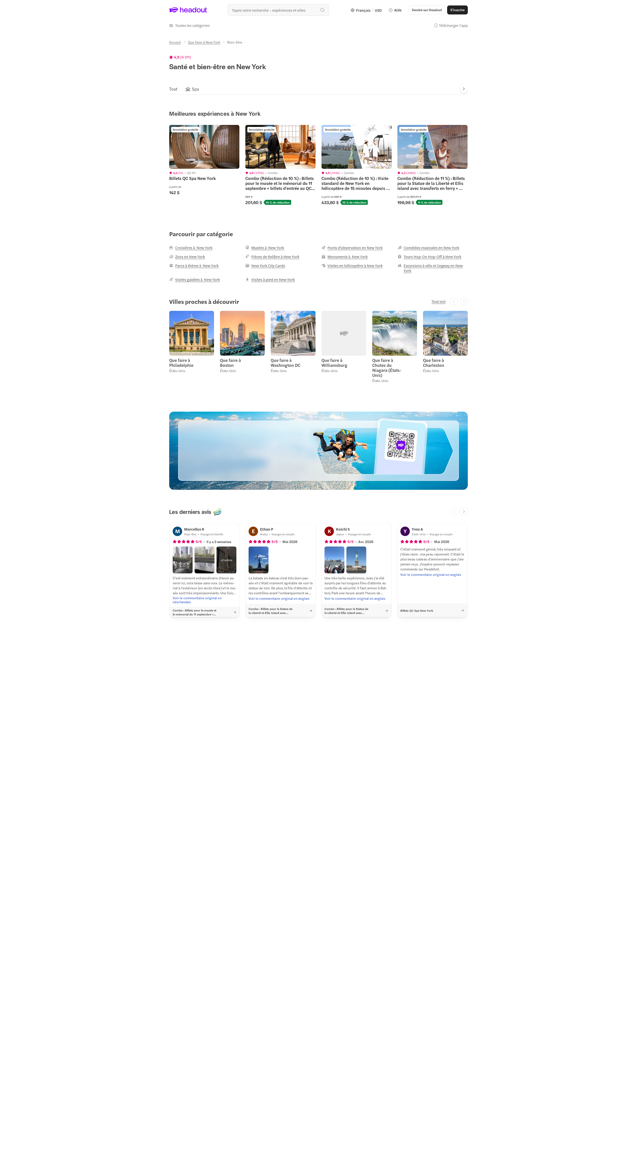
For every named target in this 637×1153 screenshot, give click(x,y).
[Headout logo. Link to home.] (188, 10)
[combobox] (278, 10)
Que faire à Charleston (433, 363)
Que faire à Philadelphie (181, 363)
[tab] (173, 88)
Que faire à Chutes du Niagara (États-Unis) (386, 368)
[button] (189, 25)
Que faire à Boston (230, 363)
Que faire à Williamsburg (334, 363)
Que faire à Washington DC (285, 363)
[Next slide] (464, 89)
